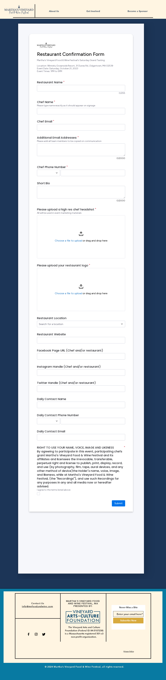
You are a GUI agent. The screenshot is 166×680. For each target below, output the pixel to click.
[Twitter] (44, 634)
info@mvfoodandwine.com (37, 606)
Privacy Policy (129, 651)
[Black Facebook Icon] (28, 634)
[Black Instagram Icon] (36, 634)
